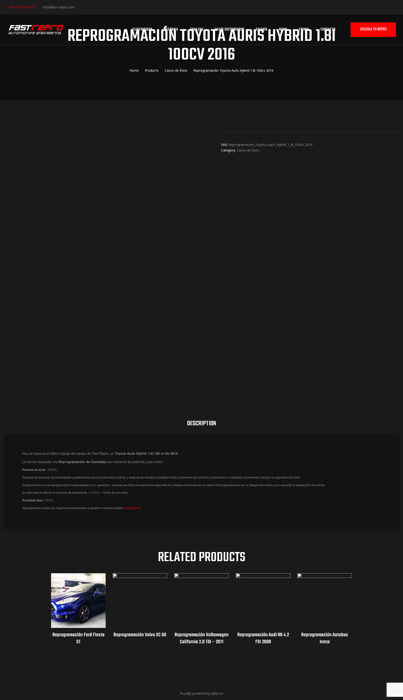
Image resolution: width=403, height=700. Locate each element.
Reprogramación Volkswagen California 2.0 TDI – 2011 (202, 638)
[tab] (201, 424)
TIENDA (304, 30)
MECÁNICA (171, 30)
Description (201, 424)
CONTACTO (327, 30)
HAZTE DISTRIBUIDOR (229, 30)
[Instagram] (94, 7)
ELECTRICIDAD (142, 30)
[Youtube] (108, 7)
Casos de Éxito (248, 150)
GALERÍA (261, 30)
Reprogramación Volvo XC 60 (140, 634)
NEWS (283, 30)
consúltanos (131, 508)
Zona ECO (196, 30)
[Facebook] (80, 7)
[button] (373, 29)
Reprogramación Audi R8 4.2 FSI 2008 (263, 638)
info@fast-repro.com (59, 7)
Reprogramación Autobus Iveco (324, 638)
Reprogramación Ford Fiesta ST (78, 638)
